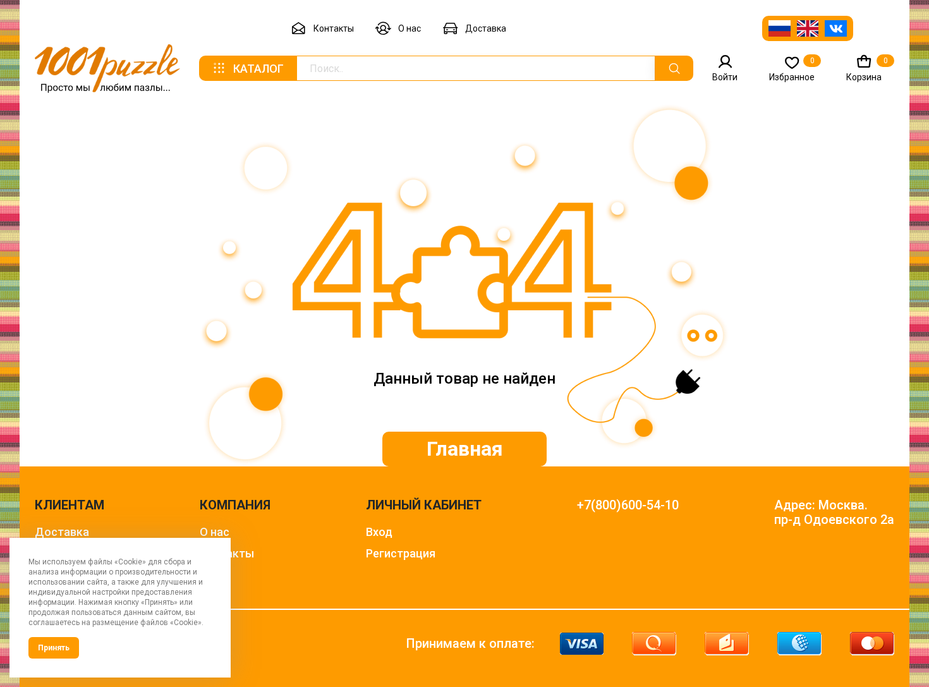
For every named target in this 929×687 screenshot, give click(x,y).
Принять (54, 647)
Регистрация (400, 553)
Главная (465, 449)
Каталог (258, 68)
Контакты (333, 28)
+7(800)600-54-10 (628, 505)
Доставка (485, 28)
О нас (409, 28)
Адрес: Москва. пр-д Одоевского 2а (834, 512)
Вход (379, 531)
